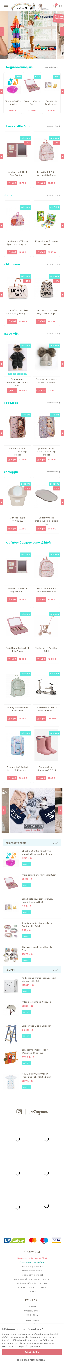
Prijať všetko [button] (32, 1352)
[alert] (32, 1344)
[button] (32, 1359)
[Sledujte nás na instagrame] (32, 1120)
